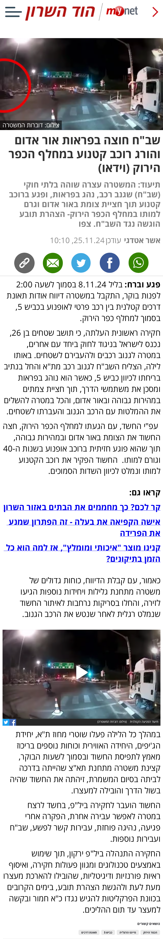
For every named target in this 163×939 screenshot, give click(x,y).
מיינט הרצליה (127, 932)
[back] (155, 12)
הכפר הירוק (150, 932)
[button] (81, 674)
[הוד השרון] (81, 20)
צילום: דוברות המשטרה (31, 125)
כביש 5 (108, 932)
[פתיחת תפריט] (13, 12)
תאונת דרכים (89, 932)
